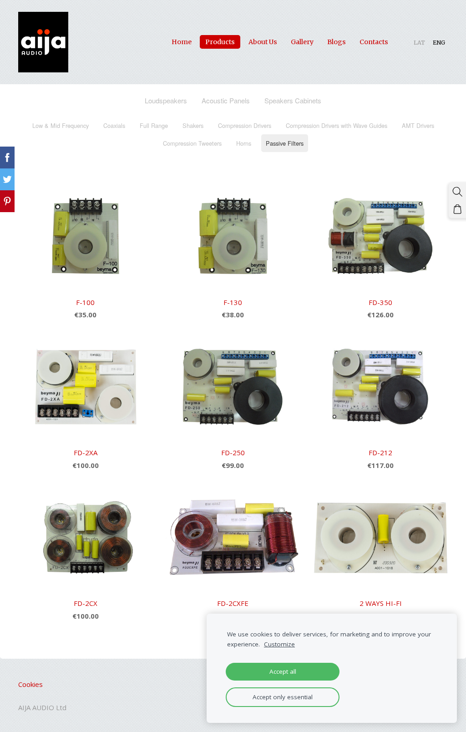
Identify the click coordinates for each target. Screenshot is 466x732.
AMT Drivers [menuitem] (418, 125)
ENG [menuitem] (439, 42)
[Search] (457, 191)
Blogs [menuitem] (336, 42)
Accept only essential (283, 697)
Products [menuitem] (220, 42)
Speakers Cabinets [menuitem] (292, 100)
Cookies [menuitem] (30, 684)
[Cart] (457, 209)
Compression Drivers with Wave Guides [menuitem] (336, 125)
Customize (279, 644)
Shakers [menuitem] (192, 125)
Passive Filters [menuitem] (285, 143)
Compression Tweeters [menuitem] (192, 143)
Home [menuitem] (182, 42)
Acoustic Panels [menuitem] (226, 100)
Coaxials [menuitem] (114, 125)
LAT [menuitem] (419, 42)
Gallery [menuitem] (302, 42)
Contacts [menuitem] (374, 42)
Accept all (282, 671)
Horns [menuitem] (243, 143)
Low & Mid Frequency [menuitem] (60, 125)
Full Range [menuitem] (154, 125)
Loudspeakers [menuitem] (166, 100)
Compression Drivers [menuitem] (244, 125)
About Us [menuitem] (262, 42)
